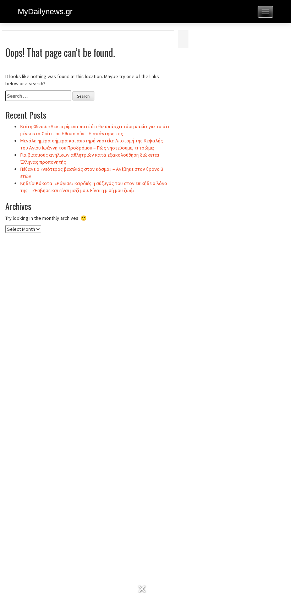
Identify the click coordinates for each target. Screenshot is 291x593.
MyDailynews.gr (45, 11)
